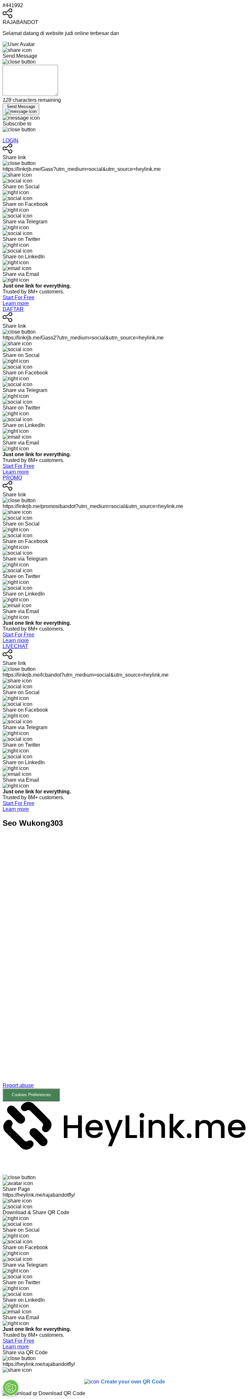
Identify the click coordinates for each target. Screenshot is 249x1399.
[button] (124, 969)
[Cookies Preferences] (11, 1388)
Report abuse (18, 1085)
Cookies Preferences (31, 1094)
